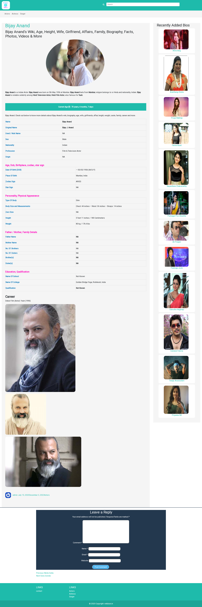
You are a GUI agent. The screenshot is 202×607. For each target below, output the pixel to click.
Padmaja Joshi (177, 268)
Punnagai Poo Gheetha (177, 216)
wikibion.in (108, 604)
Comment (77, 543)
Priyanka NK (177, 415)
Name (85, 549)
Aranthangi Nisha (177, 92)
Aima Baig (177, 51)
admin (15, 495)
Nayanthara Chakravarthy (177, 186)
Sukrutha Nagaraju (177, 309)
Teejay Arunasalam (176, 381)
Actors (7, 14)
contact (39, 591)
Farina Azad (177, 145)
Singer (22, 14)
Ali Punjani (177, 242)
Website (84, 560)
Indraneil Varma (176, 351)
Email (85, 554)
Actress (15, 14)
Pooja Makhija (176, 118)
